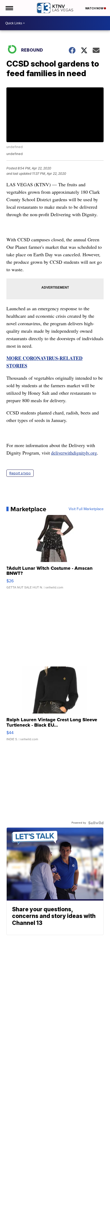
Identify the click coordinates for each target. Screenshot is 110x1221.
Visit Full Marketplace (86, 509)
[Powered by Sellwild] (96, 823)
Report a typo (20, 473)
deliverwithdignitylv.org (74, 452)
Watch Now (94, 8)
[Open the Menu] (9, 8)
